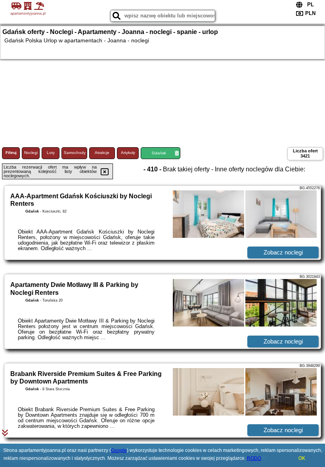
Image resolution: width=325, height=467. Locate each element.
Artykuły (128, 152)
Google (119, 450)
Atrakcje (102, 152)
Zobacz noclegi (283, 252)
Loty (51, 152)
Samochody (75, 152)
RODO (254, 458)
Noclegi (31, 152)
